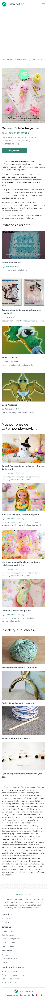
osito (31, 321)
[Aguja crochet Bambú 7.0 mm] (23, 720)
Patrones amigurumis (11, 938)
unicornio (22, 573)
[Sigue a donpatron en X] (29, 995)
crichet (22, 618)
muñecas (6, 573)
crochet (16, 140)
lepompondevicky (10, 143)
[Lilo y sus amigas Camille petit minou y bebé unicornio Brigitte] (23, 544)
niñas (27, 137)
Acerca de (6, 918)
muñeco (5, 522)
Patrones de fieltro (9, 971)
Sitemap (23, 995)
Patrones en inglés (9, 982)
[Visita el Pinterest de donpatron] (37, 995)
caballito (5, 618)
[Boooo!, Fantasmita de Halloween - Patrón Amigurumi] (23, 448)
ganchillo (25, 140)
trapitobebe (39, 321)
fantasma (6, 477)
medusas (12, 137)
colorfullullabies (20, 270)
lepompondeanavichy (11, 621)
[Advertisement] (23, 33)
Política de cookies (11, 995)
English (28, 894)
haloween (25, 477)
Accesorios (6, 955)
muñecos (13, 522)
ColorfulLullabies (11, 266)
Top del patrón (8, 935)
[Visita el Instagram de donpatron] (41, 995)
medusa (20, 137)
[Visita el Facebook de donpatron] (33, 995)
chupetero (11, 321)
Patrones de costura (10, 979)
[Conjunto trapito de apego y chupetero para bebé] (23, 292)
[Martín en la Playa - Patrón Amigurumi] (23, 497)
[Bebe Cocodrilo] (23, 340)
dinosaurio (6, 412)
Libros (4, 962)
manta (10, 270)
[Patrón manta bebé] (23, 245)
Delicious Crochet (11, 361)
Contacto (5, 922)
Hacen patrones (8, 931)
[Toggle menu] (43, 4)
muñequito (22, 522)
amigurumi (7, 140)
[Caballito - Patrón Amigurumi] (23, 593)
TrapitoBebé (9, 317)
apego (25, 321)
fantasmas (15, 477)
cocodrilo (6, 365)
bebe (4, 137)
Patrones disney (8, 942)
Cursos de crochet (9, 959)
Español (19, 894)
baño (30, 522)
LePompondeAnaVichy (17, 132)
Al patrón (14, 150)
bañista (36, 522)
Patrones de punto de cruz (13, 975)
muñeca (13, 573)
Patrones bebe (8, 946)
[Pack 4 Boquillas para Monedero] (23, 685)
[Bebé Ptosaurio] (23, 387)
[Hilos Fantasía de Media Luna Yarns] (23, 650)
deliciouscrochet (27, 365)
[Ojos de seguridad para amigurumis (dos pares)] (23, 756)
